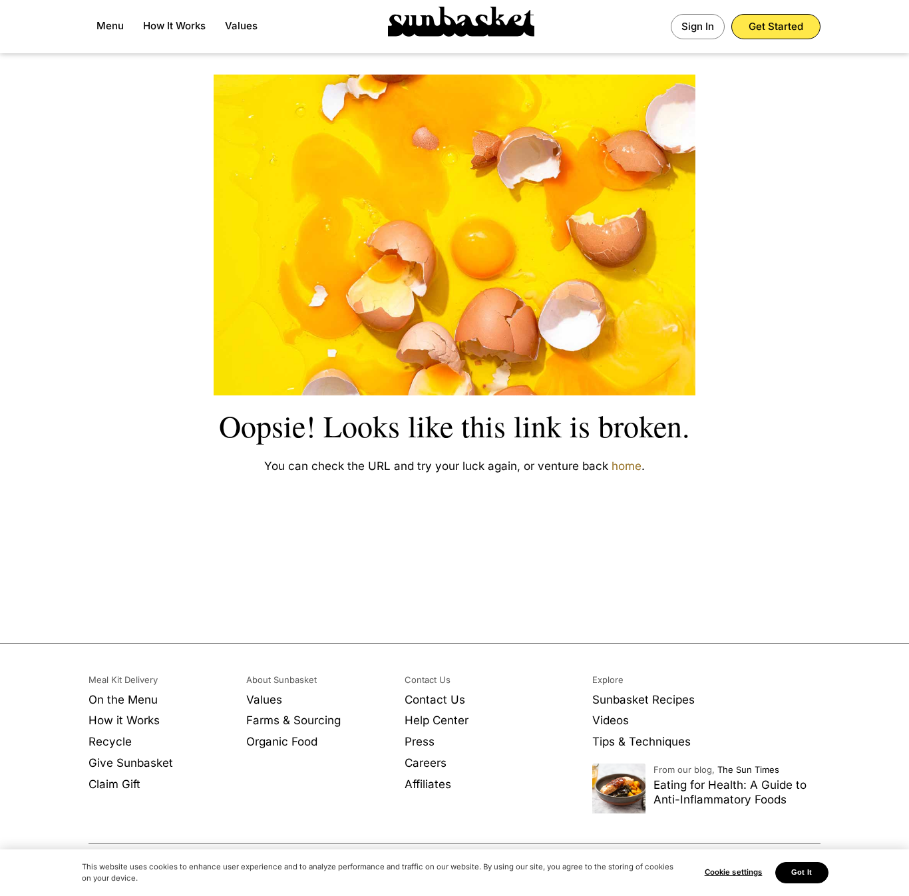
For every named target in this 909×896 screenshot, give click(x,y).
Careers (426, 763)
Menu (110, 25)
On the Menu (123, 699)
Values (241, 25)
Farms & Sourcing (293, 720)
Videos (610, 720)
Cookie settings (734, 872)
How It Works (174, 25)
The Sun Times (748, 769)
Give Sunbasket (131, 763)
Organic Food (281, 741)
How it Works (124, 720)
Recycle (110, 741)
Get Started (776, 26)
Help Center (436, 720)
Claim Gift (114, 784)
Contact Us (435, 699)
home (626, 466)
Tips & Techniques (641, 741)
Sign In (697, 26)
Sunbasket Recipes (643, 699)
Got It (801, 872)
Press (420, 741)
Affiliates (428, 784)
